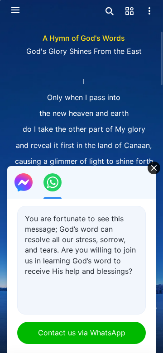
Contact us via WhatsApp (81, 332)
